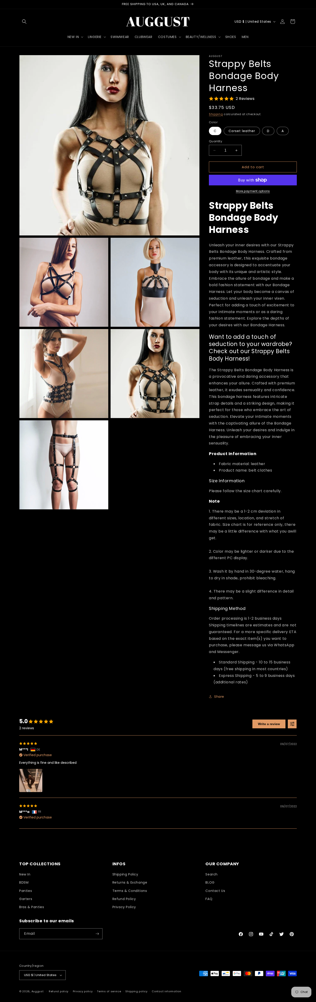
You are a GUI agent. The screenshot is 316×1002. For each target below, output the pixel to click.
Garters (25, 899)
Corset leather (242, 131)
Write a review (269, 724)
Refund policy (58, 991)
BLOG (209, 882)
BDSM (23, 882)
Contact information (166, 991)
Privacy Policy (124, 907)
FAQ (208, 899)
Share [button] (219, 696)
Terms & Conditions (129, 890)
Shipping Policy (125, 874)
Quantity (215, 141)
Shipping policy (136, 991)
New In (25, 874)
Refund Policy (124, 899)
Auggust (38, 991)
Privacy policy (83, 991)
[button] (24, 21)
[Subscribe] (97, 933)
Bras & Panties (31, 907)
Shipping (216, 114)
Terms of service (109, 991)
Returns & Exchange (129, 882)
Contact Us (215, 890)
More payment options (253, 191)
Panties (25, 890)
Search (211, 874)
